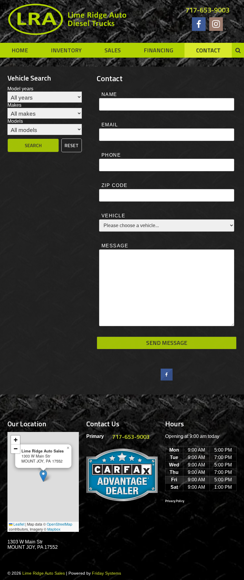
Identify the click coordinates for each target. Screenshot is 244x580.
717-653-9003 (207, 9)
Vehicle (113, 215)
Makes (14, 105)
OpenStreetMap (59, 523)
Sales (112, 50)
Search (33, 145)
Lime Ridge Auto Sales (43, 573)
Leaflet (18, 523)
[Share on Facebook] (167, 379)
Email (109, 124)
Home (20, 50)
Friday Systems (106, 573)
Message (114, 245)
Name (109, 94)
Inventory (66, 50)
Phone (111, 155)
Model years (20, 88)
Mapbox (53, 529)
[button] (43, 476)
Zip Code (114, 185)
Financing (158, 50)
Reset (72, 145)
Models (15, 121)
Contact (208, 50)
